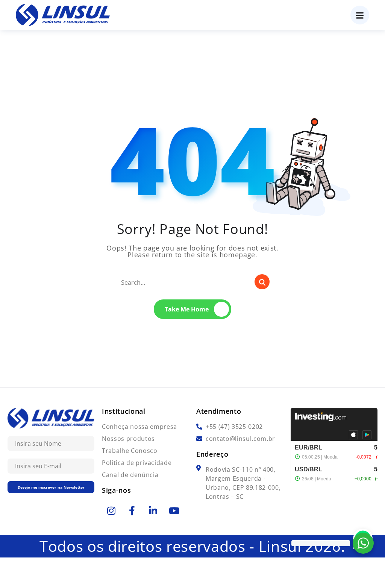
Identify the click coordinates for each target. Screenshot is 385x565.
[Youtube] (174, 510)
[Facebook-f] (132, 510)
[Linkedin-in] (153, 510)
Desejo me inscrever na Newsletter (51, 487)
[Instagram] (111, 510)
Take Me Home (187, 309)
